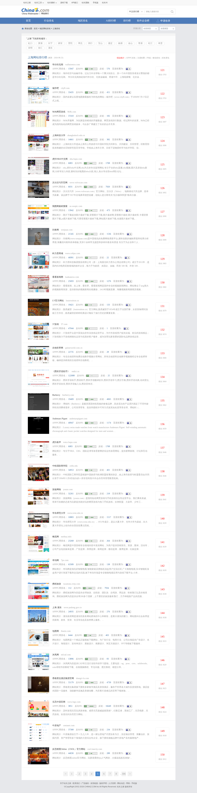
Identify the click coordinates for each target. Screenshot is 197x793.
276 (108, 611)
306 (124, 773)
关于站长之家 (65, 783)
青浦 (140, 43)
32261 (71, 493)
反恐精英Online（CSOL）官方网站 (68, 749)
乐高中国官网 (58, 702)
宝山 (100, 43)
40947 (71, 423)
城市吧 (55, 88)
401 (108, 470)
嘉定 (110, 43)
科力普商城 (57, 253)
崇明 (30, 48)
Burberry (56, 395)
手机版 (134, 783)
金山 (130, 43)
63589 (71, 564)
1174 (109, 423)
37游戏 (55, 324)
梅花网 (55, 537)
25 (109, 375)
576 (108, 69)
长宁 (50, 43)
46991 (71, 257)
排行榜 (127, 20)
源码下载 (64, 3)
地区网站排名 (45, 28)
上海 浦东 (57, 607)
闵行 (90, 43)
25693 (71, 281)
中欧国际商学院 (59, 466)
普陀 (70, 43)
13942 (71, 210)
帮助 (128, 783)
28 (108, 352)
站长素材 (51, 3)
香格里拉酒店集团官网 (63, 678)
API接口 (74, 3)
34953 (71, 470)
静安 (60, 43)
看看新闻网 (57, 277)
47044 (71, 328)
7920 (108, 187)
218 (108, 493)
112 (69, 588)
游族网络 (56, 489)
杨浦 (120, 43)
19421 (71, 305)
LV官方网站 (58, 300)
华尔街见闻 (57, 64)
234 (108, 730)
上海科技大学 (58, 135)
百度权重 (141, 58)
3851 (70, 706)
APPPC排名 (131, 58)
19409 (71, 399)
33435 (71, 92)
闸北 (80, 43)
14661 (71, 139)
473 (108, 210)
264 (108, 541)
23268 (71, 541)
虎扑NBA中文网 (60, 159)
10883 (71, 517)
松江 (150, 43)
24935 (71, 611)
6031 (70, 187)
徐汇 (40, 48)
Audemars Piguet (59, 418)
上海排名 (56, 28)
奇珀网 (55, 560)
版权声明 (103, 783)
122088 (71, 375)
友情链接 (94, 783)
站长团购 (85, 3)
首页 (28, 20)
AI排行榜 (111, 20)
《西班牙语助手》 (61, 371)
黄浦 (40, 43)
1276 (109, 281)
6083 (70, 163)
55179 (71, 682)
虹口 (30, 43)
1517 (109, 517)
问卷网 (55, 230)
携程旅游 (56, 584)
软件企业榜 (143, 20)
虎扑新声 (56, 442)
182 (108, 116)
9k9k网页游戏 (58, 112)
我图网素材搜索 (59, 206)
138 (108, 564)
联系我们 (76, 783)
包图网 (55, 631)
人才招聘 (112, 783)
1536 (109, 234)
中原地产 (56, 725)
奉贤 (160, 43)
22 (108, 257)
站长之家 (27, 3)
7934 (107, 588)
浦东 (50, 48)
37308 (71, 730)
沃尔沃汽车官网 (59, 182)
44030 (71, 753)
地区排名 (83, 20)
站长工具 (38, 3)
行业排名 (49, 20)
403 (107, 635)
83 (108, 659)
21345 (71, 234)
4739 (109, 682)
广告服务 (85, 783)
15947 (71, 69)
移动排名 (156, 58)
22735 (71, 352)
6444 (70, 635)
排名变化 (165, 58)
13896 (71, 659)
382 (108, 139)
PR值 (149, 58)
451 (108, 92)
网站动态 (121, 783)
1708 (108, 163)
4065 (109, 399)
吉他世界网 (57, 348)
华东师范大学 (58, 513)
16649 (108, 706)
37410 (71, 116)
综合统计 (120, 58)
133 (108, 305)
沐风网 (55, 655)
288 (108, 753)
